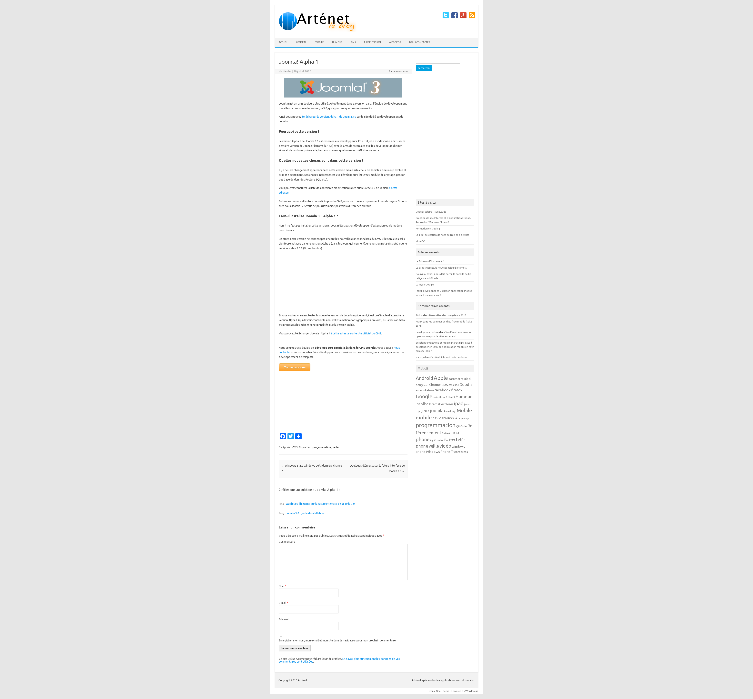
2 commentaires (398, 71)
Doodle (466, 384)
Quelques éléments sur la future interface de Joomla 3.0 (320, 503)
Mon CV (420, 241)
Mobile (319, 42)
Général (301, 42)
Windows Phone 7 (439, 451)
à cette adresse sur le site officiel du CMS (356, 333)
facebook (442, 390)
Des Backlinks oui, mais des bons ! (449, 357)
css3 (456, 385)
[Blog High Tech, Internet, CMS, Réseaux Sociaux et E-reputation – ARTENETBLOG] (317, 31)
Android (424, 378)
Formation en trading (428, 228)
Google (424, 396)
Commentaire (287, 541)
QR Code (461, 426)
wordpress (461, 451)
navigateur (441, 418)
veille (336, 447)
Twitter (449, 440)
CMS (353, 42)
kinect (447, 411)
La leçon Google (425, 284)
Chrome (435, 385)
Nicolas (287, 71)
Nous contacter (419, 42)
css (450, 385)
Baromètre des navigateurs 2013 (447, 315)
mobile (424, 417)
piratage (465, 418)
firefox (456, 390)
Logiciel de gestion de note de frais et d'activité (442, 234)
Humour (337, 42)
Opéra (455, 418)
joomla (437, 410)
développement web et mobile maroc (437, 342)
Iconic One (435, 691)
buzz (426, 385)
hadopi (436, 397)
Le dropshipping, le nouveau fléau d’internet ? (441, 267)
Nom (282, 586)
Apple (441, 378)
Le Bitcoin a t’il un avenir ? (430, 261)
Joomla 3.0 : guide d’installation (305, 513)
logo (454, 411)
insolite (422, 404)
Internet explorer (441, 404)
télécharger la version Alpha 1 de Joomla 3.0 (329, 116)
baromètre (455, 378)
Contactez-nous (295, 367)
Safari (446, 433)
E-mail (283, 602)
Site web (284, 619)
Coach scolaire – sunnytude (431, 211)
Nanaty (420, 357)
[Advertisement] (343, 282)
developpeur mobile (427, 332)
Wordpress (471, 691)
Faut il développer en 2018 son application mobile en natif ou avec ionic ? (445, 346)
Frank (419, 321)
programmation (322, 447)
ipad (459, 403)
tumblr (440, 440)
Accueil (283, 42)
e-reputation (372, 42)
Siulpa (419, 315)
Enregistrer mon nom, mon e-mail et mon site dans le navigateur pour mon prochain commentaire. (337, 640)
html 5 (443, 397)
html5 (451, 397)
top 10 (433, 440)
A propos (395, 42)
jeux (425, 410)
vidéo (445, 446)
